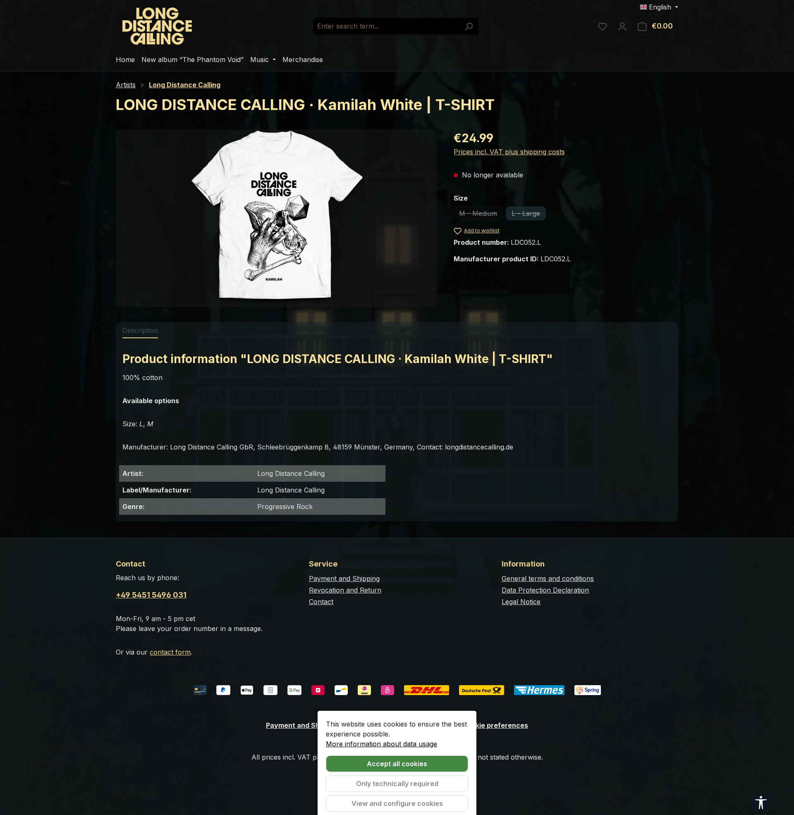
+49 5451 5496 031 (151, 594)
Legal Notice (521, 602)
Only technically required (397, 783)
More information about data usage (381, 744)
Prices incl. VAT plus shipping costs (509, 152)
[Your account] (622, 26)
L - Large (529, 214)
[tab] (140, 330)
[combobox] (386, 26)
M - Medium (480, 214)
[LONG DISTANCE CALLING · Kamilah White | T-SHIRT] (276, 218)
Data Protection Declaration (545, 590)
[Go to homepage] (157, 26)
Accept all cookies (397, 764)
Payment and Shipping (344, 578)
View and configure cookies (397, 803)
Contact (321, 602)
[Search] (468, 26)
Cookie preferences (495, 725)
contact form (170, 652)
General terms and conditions (548, 578)
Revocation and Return (345, 590)
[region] (276, 218)
